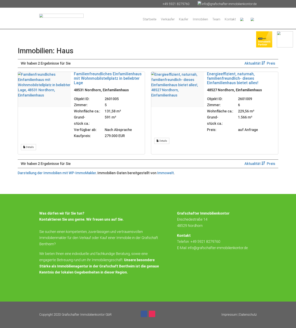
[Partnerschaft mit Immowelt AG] (264, 46)
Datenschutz (248, 314)
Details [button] (30, 147)
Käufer (183, 19)
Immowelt (165, 173)
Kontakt (230, 19)
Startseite (149, 19)
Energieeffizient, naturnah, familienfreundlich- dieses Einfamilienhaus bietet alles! (232, 78)
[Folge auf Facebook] (144, 314)
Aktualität (252, 63)
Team (216, 19)
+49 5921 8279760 (176, 4)
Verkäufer (168, 19)
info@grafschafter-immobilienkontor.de (229, 4)
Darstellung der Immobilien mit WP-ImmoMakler (57, 173)
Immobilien (200, 19)
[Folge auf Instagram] (152, 314)
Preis (271, 63)
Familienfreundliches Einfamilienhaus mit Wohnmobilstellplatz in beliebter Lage (108, 78)
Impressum (229, 314)
